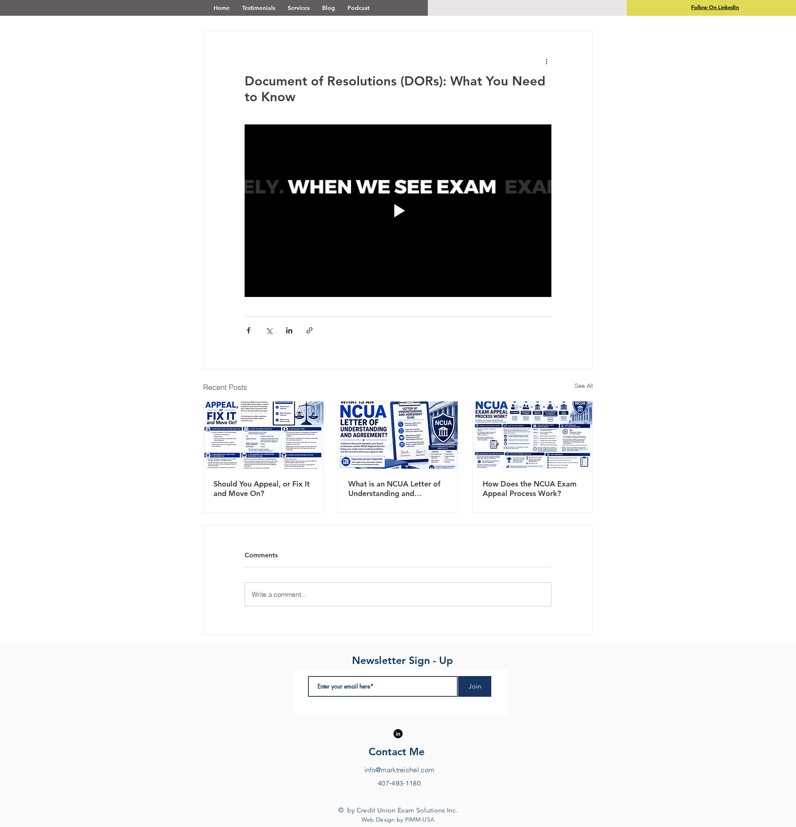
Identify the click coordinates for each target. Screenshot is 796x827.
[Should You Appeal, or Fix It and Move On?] (263, 435)
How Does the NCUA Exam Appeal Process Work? (530, 488)
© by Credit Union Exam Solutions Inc (397, 810)
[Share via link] (309, 330)
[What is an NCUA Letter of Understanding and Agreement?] (398, 435)
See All (584, 385)
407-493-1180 (399, 783)
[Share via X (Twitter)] (269, 330)
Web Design (378, 819)
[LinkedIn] (398, 733)
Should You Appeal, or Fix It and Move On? (262, 488)
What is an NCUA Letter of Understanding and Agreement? (394, 488)
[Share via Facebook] (248, 330)
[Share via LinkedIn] (289, 330)
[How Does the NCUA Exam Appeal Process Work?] (532, 435)
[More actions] (546, 61)
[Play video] (398, 210)
